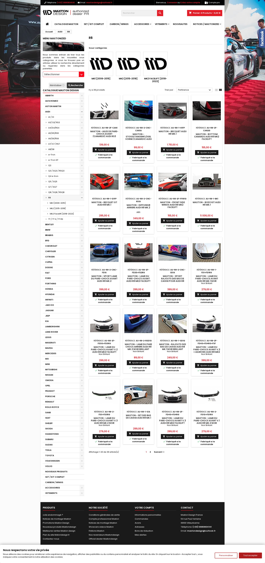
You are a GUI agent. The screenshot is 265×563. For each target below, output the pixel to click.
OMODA (49, 380)
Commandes (141, 518)
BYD (47, 240)
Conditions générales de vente (104, 514)
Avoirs (138, 522)
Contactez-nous (51, 538)
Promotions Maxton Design (56, 522)
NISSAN (49, 374)
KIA (47, 321)
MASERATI (50, 342)
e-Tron (51, 154)
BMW (47, 229)
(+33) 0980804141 (66, 2)
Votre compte (144, 507)
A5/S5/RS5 (53, 133)
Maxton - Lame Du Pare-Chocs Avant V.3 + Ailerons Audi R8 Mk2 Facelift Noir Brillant (206, 351)
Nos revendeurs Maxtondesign (104, 534)
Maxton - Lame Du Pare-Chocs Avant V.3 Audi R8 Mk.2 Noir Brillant (104, 422)
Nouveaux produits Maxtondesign (59, 526)
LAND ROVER (51, 331)
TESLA (48, 450)
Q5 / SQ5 (52, 181)
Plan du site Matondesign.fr (56, 534)
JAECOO (49, 305)
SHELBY (49, 423)
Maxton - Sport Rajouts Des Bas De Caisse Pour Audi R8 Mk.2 (172, 280)
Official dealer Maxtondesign (103, 538)
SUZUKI (49, 444)
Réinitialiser (56, 85)
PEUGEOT (50, 391)
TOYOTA (49, 455)
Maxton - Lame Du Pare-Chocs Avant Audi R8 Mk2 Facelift (138, 279)
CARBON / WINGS (119, 24)
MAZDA (49, 348)
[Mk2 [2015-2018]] (128, 64)
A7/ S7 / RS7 (54, 143)
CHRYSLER (50, 251)
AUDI (47, 111)
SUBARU (49, 439)
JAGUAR (49, 310)
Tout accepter (250, 555)
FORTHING (50, 283)
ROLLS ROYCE (52, 407)
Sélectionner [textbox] (52, 74)
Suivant (159, 451)
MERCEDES (50, 353)
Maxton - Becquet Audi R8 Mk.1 (172, 132)
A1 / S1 (51, 117)
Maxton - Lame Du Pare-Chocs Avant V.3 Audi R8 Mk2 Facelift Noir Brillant (172, 422)
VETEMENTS (161, 24)
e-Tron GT (53, 160)
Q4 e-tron (53, 176)
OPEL (47, 385)
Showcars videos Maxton (101, 526)
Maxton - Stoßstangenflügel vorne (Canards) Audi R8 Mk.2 (138, 138)
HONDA (49, 288)
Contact (187, 507)
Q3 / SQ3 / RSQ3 (56, 170)
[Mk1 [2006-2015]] (101, 64)
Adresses (139, 526)
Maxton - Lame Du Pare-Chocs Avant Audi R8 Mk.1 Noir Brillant (206, 280)
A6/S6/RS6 (53, 138)
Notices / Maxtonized (206, 24)
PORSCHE (50, 396)
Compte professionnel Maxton (104, 518)
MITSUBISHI (51, 369)
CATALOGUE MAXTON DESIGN (61, 90)
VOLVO (48, 466)
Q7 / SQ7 (52, 186)
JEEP (47, 315)
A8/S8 (51, 149)
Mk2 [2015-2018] (58, 208)
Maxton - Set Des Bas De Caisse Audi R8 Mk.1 (138, 416)
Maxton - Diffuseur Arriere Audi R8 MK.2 (138, 206)
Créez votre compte (190, 2)
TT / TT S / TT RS (55, 219)
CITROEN (50, 256)
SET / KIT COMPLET (94, 24)
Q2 (49, 165)
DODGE (49, 267)
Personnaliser (226, 555)
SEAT (47, 417)
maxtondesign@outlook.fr (99, 2)
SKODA (49, 428)
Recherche (76, 85)
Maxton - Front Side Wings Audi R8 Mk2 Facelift (172, 205)
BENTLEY (49, 224)
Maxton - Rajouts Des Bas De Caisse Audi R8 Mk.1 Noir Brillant (172, 347)
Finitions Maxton (96, 530)
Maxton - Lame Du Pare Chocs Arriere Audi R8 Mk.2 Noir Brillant (138, 347)
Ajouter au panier (104, 149)
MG (47, 358)
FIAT (47, 272)
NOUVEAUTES (180, 24)
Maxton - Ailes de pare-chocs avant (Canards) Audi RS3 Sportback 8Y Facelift (104, 135)
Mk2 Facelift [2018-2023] (62, 213)
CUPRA (48, 262)
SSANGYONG (52, 434)
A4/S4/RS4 (53, 127)
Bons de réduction (144, 530)
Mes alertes (140, 534)
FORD (48, 278)
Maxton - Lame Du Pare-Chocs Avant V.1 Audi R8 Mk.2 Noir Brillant (207, 422)
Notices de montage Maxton (57, 518)
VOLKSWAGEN (52, 460)
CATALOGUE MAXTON (66, 24)
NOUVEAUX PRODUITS (56, 471)
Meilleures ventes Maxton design (59, 530)
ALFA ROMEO (51, 100)
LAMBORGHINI (52, 326)
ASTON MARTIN (53, 106)
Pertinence (195, 90)
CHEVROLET (51, 246)
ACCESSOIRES (141, 24)
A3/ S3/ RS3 (54, 122)
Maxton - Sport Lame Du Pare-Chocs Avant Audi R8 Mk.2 (104, 279)
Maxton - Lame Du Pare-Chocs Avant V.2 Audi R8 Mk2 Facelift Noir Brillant (104, 351)
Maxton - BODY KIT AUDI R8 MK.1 (207, 203)
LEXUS (48, 337)
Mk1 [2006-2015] (58, 203)
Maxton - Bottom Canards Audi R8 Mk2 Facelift (206, 137)
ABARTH (49, 95)
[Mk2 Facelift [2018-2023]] (155, 64)
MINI (47, 364)
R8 (49, 197)
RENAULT (49, 401)
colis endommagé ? (53, 514)
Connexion (172, 2)
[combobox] (63, 74)
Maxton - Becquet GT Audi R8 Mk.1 (104, 203)
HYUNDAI (49, 294)
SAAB (48, 412)
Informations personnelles (148, 514)
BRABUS (49, 235)
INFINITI (49, 299)
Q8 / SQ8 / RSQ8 (56, 192)
